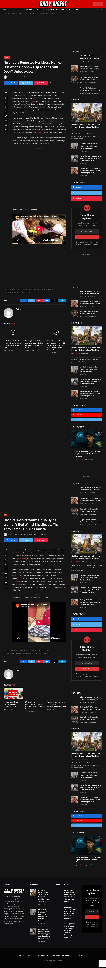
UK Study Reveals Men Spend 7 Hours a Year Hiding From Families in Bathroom (90, 146)
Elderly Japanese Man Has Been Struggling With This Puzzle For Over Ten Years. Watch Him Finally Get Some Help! (56, 345)
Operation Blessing (47, 289)
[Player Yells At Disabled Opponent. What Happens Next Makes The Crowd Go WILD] (74, 90)
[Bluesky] (6, 116)
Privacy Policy (88, 244)
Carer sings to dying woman (18, 650)
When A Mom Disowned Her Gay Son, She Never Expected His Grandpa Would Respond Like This (90, 57)
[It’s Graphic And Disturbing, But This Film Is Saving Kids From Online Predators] (34, 693)
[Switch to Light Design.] (102, 9)
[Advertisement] (43, 163)
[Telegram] (6, 130)
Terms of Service (80, 955)
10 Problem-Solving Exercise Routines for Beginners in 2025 (11, 704)
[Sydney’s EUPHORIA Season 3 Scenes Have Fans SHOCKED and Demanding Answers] (74, 68)
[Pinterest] (6, 107)
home (33, 101)
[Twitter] (6, 102)
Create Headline (74, 9)
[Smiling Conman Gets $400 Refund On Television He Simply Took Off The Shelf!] (34, 332)
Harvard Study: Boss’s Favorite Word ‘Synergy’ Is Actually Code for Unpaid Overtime (90, 158)
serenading (16, 581)
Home (26, 9)
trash (22, 129)
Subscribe (98, 4)
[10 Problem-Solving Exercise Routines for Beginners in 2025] (13, 693)
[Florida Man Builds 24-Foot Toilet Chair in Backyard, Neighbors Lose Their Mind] (86, 112)
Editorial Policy (44, 955)
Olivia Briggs (76, 130)
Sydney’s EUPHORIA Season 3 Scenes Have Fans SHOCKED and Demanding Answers (90, 68)
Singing (18, 654)
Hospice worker (9, 654)
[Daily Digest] (53, 4)
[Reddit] (6, 125)
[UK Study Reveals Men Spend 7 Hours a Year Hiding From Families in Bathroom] (74, 146)
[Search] (98, 9)
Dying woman (49, 650)
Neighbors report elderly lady (30, 289)
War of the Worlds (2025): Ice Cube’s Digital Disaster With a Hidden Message (88, 454)
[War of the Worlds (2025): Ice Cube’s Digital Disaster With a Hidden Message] (86, 439)
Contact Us (31, 955)
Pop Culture (40, 9)
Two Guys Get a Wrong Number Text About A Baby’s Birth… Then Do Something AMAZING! (69, 930)
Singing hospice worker (41, 654)
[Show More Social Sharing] (51, 83)
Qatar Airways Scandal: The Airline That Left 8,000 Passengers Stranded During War (91, 78)
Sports (51, 9)
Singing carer (27, 654)
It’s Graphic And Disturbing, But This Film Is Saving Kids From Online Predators (34, 705)
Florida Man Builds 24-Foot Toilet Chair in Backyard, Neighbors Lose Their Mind (86, 126)
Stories (6, 57)
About (21, 955)
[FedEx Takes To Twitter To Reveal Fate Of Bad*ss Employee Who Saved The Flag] (13, 332)
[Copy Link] (6, 121)
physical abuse (20, 558)
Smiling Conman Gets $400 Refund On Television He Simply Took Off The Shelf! (34, 344)
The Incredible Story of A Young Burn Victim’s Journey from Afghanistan (56, 704)
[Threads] (6, 111)
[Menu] (4, 9)
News (31, 9)
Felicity (12, 77)
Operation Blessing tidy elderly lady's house (17, 292)
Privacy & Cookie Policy (62, 955)
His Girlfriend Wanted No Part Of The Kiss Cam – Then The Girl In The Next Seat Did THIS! (70, 895)
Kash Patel (80, 459)
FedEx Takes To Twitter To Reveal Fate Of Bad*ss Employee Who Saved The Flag (13, 344)
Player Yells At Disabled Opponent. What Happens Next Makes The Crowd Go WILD (90, 89)
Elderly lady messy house (12, 289)
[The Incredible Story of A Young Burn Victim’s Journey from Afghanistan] (56, 693)
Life (56, 9)
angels (39, 132)
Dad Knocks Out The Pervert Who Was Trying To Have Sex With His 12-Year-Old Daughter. (70, 912)
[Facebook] (6, 98)
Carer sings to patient (36, 650)
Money (63, 9)
